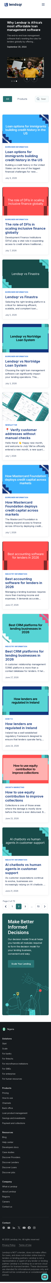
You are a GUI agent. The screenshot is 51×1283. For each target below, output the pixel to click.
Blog (4, 1137)
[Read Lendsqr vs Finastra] (25, 274)
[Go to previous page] (5, 906)
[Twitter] (19, 1227)
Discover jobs (8, 1172)
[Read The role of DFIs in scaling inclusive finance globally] (25, 201)
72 (38, 906)
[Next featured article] (34, 79)
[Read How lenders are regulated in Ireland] (25, 700)
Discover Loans (9, 1167)
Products (22, 99)
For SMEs (6, 1069)
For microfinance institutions (15, 1063)
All (7, 99)
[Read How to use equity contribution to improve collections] (25, 769)
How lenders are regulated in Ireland (21, 726)
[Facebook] (29, 1227)
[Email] (8, 1227)
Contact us (7, 1206)
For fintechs (7, 1058)
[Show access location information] (4, 1029)
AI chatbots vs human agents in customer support (23, 869)
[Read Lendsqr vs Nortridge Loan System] (25, 338)
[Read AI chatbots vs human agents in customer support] (25, 841)
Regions (6, 1196)
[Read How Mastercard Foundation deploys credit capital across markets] (25, 479)
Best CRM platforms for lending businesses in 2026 (24, 655)
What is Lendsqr (9, 1186)
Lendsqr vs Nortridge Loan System (22, 363)
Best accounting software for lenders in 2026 (23, 583)
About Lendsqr (9, 1191)
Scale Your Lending (21, 964)
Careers (6, 1201)
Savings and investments (13, 1118)
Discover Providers (11, 1157)
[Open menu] (43, 4)
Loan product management (14, 1113)
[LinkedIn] (13, 1227)
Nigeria (10, 1029)
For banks (6, 1053)
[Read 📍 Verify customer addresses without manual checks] (25, 406)
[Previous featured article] (27, 79)
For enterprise (8, 1074)
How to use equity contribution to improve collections (24, 796)
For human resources (12, 1079)
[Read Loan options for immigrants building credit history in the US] (25, 129)
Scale (5, 1048)
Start (4, 1043)
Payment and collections (13, 1123)
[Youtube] (24, 1227)
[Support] (3, 1227)
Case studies (8, 1152)
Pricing (5, 1093)
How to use (7, 1098)
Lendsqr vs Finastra (21, 297)
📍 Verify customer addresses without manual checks (21, 434)
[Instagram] (34, 1227)
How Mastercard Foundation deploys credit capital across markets (21, 508)
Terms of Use (25, 1245)
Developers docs (10, 1147)
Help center (7, 1142)
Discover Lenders (10, 1162)
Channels (6, 1103)
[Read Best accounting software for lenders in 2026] (25, 555)
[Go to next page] (45, 906)
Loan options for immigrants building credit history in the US (23, 156)
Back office (7, 1108)
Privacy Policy (8, 1245)
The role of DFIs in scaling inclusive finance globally (25, 228)
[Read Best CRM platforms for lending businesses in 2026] (25, 628)
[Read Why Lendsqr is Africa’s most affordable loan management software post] (25, 68)
